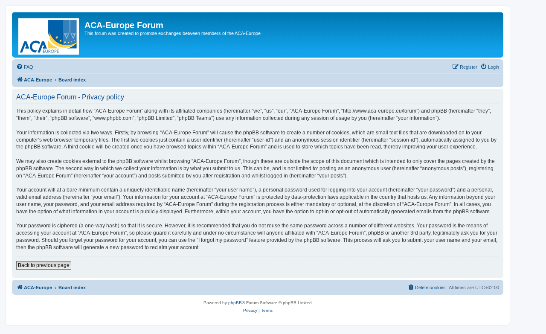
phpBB (235, 302)
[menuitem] (24, 67)
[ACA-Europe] (49, 34)
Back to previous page (44, 265)
